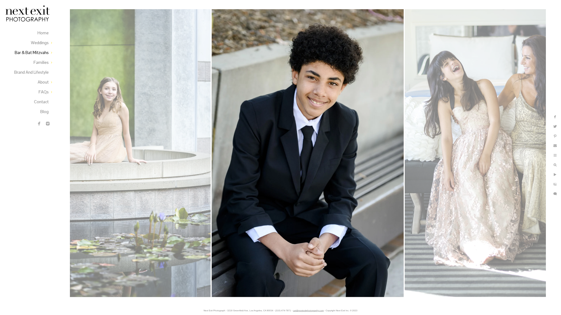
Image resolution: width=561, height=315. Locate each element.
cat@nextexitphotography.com (308, 310)
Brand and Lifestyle (31, 72)
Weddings (40, 43)
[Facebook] (39, 123)
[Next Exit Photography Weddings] (47, 123)
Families (41, 62)
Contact (41, 102)
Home (43, 33)
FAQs (44, 92)
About (43, 82)
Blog (44, 111)
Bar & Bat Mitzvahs (32, 52)
